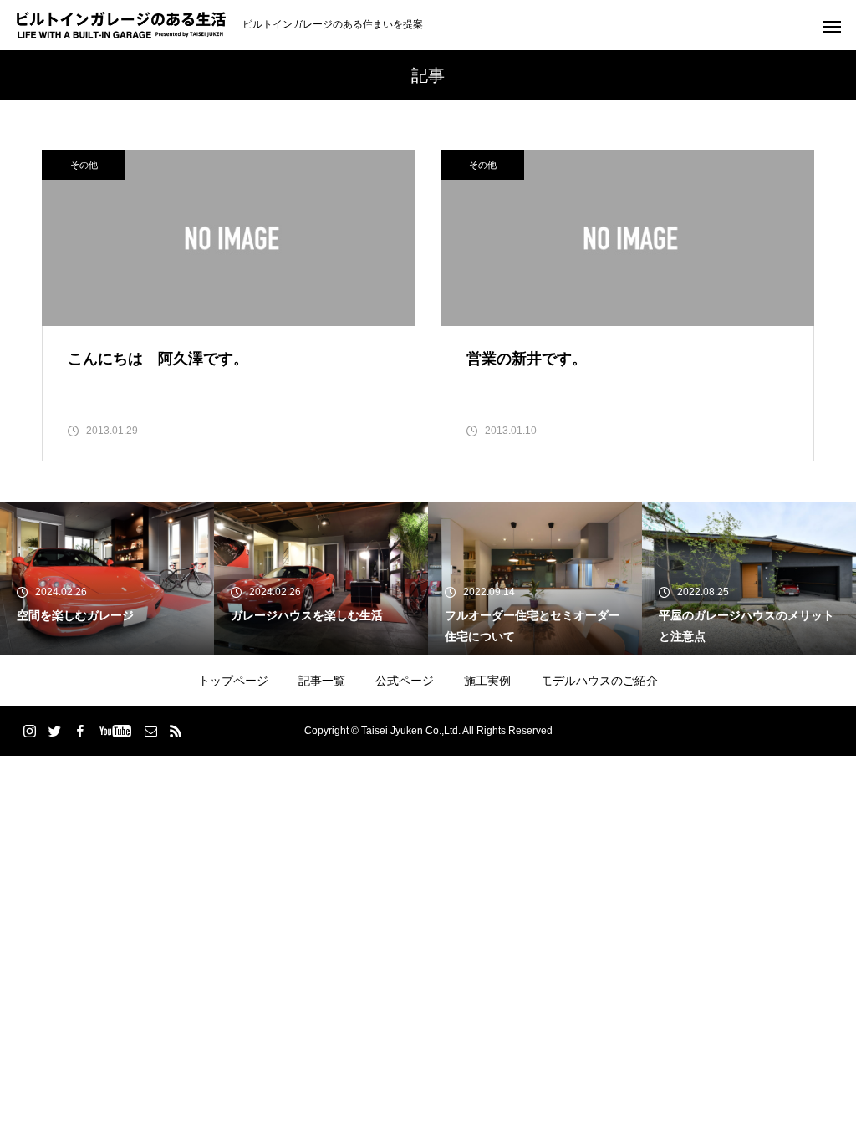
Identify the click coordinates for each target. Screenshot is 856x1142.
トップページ (233, 680)
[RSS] (175, 730)
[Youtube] (115, 730)
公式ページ (404, 680)
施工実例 (487, 680)
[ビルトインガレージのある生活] (121, 25)
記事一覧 (321, 680)
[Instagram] (29, 730)
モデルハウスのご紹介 (599, 680)
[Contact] (150, 730)
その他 (84, 165)
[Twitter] (54, 730)
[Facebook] (79, 730)
